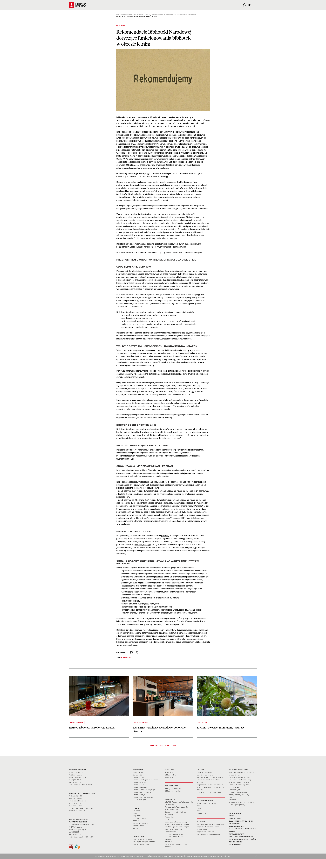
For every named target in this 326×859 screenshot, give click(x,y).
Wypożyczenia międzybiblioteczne (241, 802)
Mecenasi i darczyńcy (140, 823)
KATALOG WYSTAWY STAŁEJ (242, 829)
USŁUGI (200, 770)
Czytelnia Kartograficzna (142, 792)
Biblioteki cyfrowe (171, 775)
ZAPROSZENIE (77, 723)
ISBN (199, 806)
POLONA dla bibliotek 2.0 (174, 837)
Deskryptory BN (234, 790)
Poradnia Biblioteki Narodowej (240, 780)
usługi (131, 459)
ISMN (199, 808)
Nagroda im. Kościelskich (206, 832)
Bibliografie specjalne (172, 791)
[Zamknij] (255, 856)
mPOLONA (169, 839)
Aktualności (144, 15)
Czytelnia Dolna (138, 777)
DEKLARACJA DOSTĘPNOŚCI (242, 839)
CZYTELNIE (138, 770)
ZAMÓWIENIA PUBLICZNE (241, 821)
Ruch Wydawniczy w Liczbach (144, 842)
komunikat (126, 657)
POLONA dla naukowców (174, 834)
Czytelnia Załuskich (140, 787)
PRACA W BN (235, 813)
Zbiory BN (136, 821)
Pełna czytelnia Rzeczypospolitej (176, 807)
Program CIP (201, 813)
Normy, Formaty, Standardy (239, 795)
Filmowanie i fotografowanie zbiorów (210, 777)
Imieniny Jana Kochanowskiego (176, 822)
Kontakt (135, 828)
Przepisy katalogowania (238, 792)
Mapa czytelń (138, 772)
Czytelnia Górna (138, 775)
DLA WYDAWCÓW (205, 801)
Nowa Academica (171, 809)
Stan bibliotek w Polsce (141, 844)
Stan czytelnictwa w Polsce (142, 839)
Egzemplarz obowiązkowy (206, 803)
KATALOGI (169, 770)
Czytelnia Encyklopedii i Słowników (145, 780)
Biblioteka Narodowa (126, 15)
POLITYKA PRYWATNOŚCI (241, 837)
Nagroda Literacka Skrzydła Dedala (210, 824)
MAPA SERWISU (236, 834)
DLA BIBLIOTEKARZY (238, 770)
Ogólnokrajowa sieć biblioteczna (241, 777)
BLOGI (232, 831)
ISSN (199, 811)
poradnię (165, 535)
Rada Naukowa (138, 826)
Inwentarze (169, 772)
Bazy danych (169, 777)
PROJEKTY (170, 800)
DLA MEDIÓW (235, 844)
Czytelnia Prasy (138, 785)
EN (249, 5)
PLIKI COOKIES (236, 842)
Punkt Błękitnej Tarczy (237, 805)
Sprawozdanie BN (139, 818)
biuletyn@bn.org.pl (189, 547)
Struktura (136, 811)
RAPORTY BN (139, 837)
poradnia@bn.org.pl (142, 544)
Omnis (167, 819)
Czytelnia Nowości (139, 782)
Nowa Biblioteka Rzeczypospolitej (177, 824)
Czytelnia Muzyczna (140, 795)
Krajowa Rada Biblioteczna (239, 782)
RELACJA (202, 723)
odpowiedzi (179, 541)
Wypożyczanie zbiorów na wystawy (210, 785)
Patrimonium (169, 817)
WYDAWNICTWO (236, 826)
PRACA (232, 816)
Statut (135, 813)
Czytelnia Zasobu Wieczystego (144, 790)
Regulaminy (137, 816)
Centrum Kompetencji (204, 772)
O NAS (136, 808)
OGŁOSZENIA (235, 818)
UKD (230, 797)
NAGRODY (201, 822)
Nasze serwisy (170, 832)
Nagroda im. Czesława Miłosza (208, 834)
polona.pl (150, 432)
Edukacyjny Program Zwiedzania (209, 792)
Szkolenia (232, 800)
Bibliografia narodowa (173, 788)
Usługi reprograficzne (205, 775)
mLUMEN (168, 842)
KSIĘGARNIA (235, 824)
